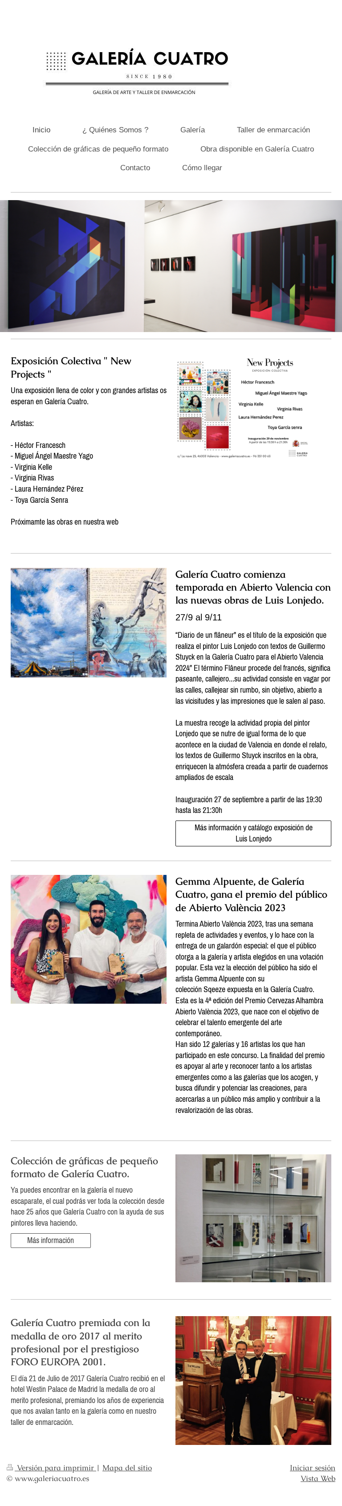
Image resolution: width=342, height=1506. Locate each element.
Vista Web (318, 1478)
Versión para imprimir (55, 1468)
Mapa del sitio (127, 1468)
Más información (50, 1240)
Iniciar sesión (312, 1468)
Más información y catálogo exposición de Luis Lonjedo (254, 833)
